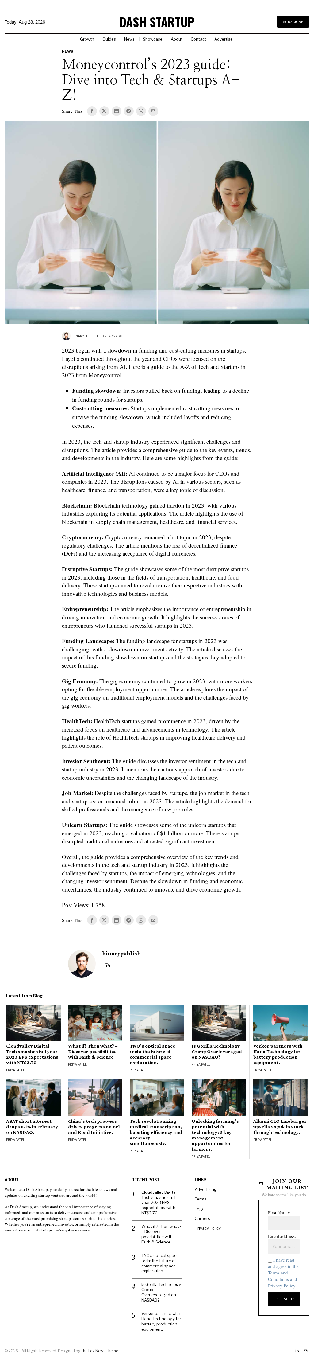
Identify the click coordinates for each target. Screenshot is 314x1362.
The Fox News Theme (99, 1350)
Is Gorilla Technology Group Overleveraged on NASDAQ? (217, 1051)
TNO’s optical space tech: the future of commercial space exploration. (152, 1054)
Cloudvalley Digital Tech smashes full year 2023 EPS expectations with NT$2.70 (32, 1054)
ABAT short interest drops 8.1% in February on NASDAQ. (32, 1126)
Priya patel (15, 1070)
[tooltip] (92, 111)
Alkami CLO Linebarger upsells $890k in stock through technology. (280, 1126)
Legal (200, 1208)
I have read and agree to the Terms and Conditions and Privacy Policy (283, 1273)
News (67, 51)
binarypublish (85, 336)
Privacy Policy (208, 1228)
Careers (202, 1218)
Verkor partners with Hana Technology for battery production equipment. (277, 1054)
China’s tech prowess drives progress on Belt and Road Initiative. (95, 1126)
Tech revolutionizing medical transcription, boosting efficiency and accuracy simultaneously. (156, 1132)
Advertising (206, 1189)
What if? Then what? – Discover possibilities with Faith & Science (92, 1051)
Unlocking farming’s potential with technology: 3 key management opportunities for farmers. (215, 1135)
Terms (200, 1198)
